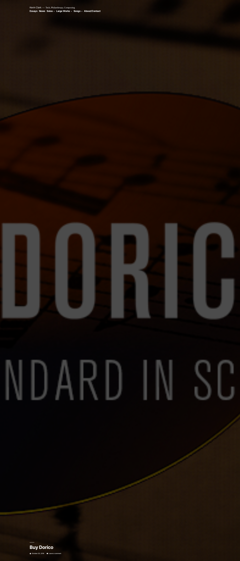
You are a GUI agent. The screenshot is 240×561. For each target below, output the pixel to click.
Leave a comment (55, 553)
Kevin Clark (35, 7)
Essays (33, 11)
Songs (77, 11)
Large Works (63, 11)
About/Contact (92, 11)
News (42, 11)
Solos (50, 11)
